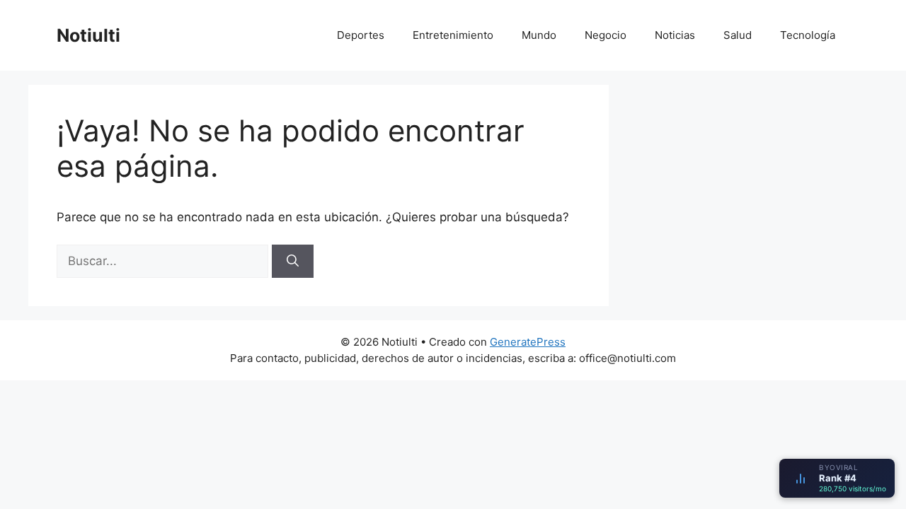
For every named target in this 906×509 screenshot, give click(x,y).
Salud (737, 35)
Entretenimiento (453, 35)
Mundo (539, 35)
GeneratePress (528, 342)
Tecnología (807, 35)
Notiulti (88, 35)
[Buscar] (293, 262)
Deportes (360, 35)
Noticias (675, 35)
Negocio (605, 35)
